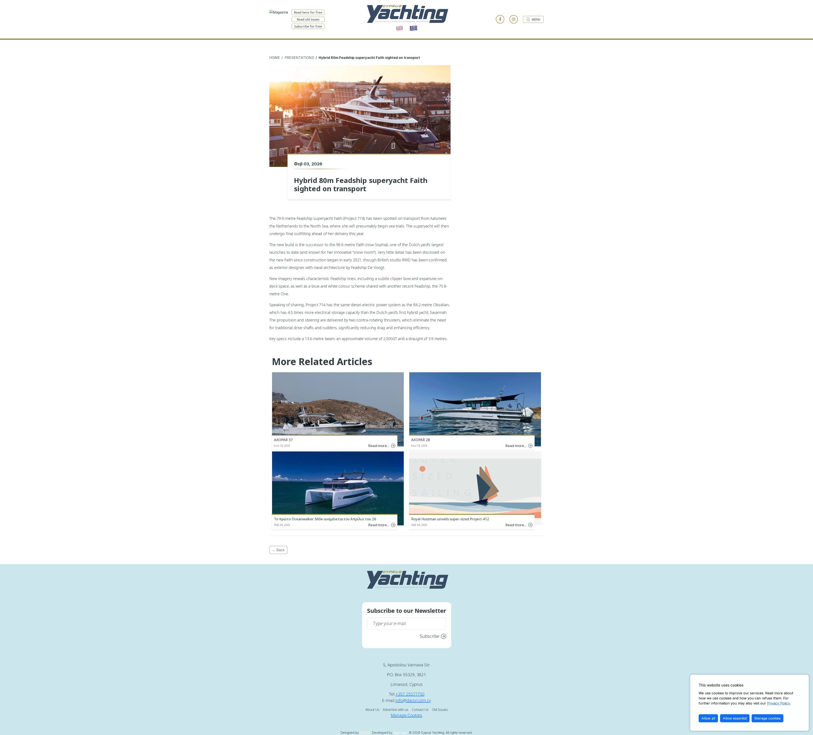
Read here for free (308, 12)
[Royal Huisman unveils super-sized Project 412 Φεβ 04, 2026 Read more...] (475, 488)
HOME (274, 57)
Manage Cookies (406, 715)
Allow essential (735, 718)
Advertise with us (395, 709)
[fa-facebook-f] (500, 19)
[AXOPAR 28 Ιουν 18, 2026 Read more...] (475, 409)
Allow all (708, 718)
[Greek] (413, 28)
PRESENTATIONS (299, 57)
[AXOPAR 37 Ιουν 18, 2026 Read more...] (338, 409)
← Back (278, 550)
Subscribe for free (308, 26)
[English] (399, 28)
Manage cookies (767, 718)
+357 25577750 (409, 694)
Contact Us (420, 709)
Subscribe (429, 636)
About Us (372, 709)
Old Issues (440, 709)
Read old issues (308, 19)
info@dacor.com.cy (413, 700)
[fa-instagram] (513, 19)
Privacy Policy (778, 703)
